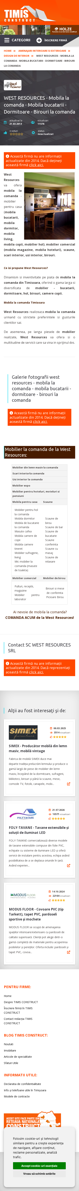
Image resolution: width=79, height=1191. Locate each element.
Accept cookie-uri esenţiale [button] (39, 1165)
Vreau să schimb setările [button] (39, 1173)
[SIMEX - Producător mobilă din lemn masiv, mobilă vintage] (23, 732)
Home (8, 50)
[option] (39, 30)
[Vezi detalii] (68, 783)
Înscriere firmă (55, 40)
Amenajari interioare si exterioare (42, 50)
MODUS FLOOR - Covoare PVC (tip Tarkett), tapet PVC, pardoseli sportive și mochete (36, 914)
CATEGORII (21, 40)
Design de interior (16, 55)
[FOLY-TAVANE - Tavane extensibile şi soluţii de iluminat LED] (23, 814)
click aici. (36, 165)
